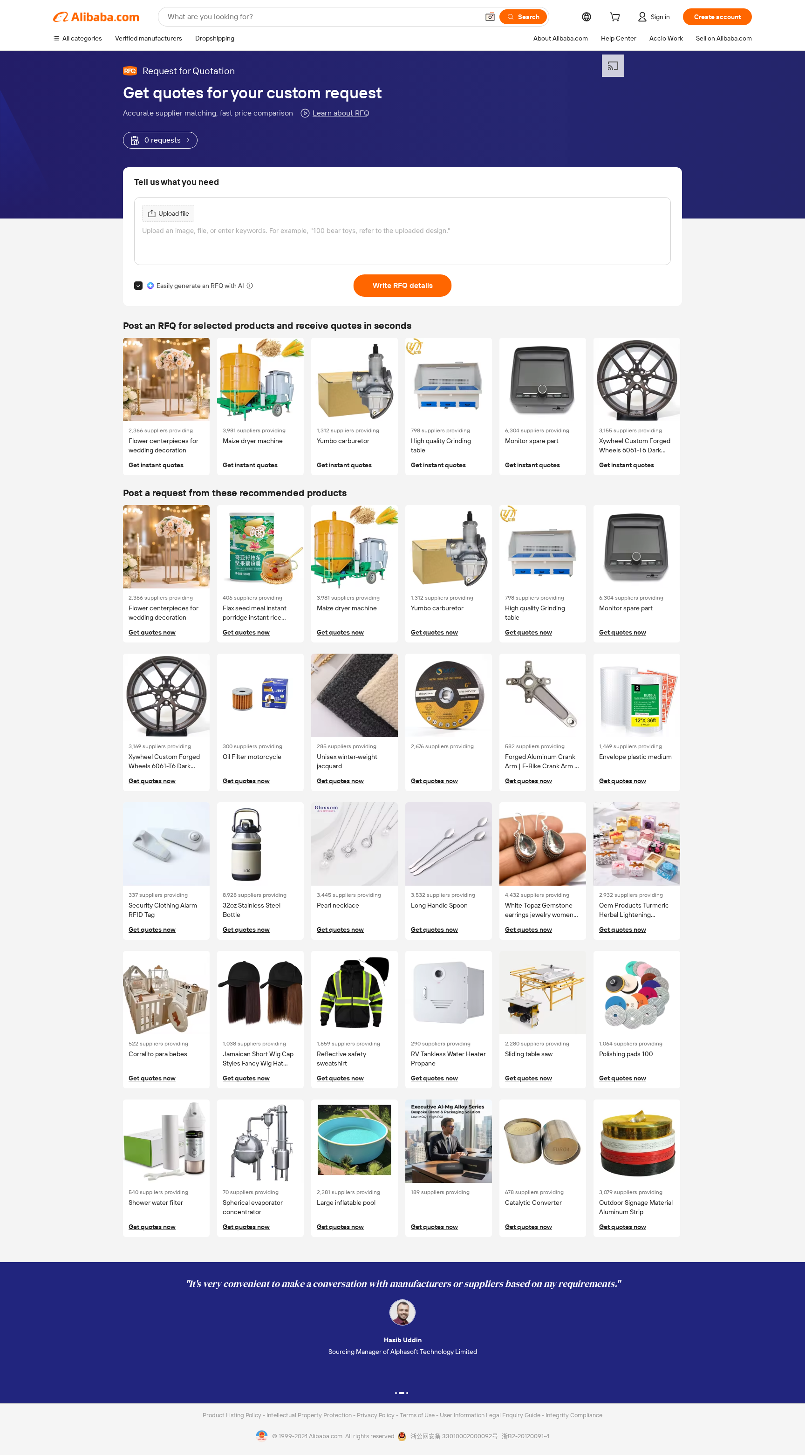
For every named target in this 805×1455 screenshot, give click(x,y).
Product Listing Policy (233, 1415)
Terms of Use (418, 1415)
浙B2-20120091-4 (525, 1436)
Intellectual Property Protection (309, 1415)
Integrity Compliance (574, 1415)
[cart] (617, 18)
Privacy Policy (376, 1415)
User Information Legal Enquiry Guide (490, 1415)
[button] (490, 16)
